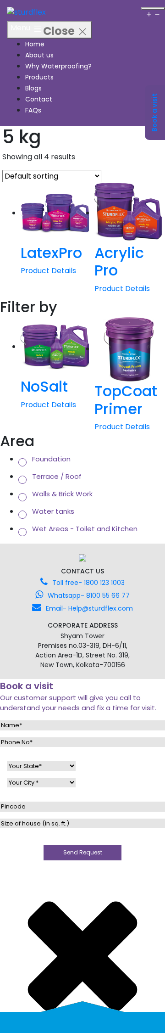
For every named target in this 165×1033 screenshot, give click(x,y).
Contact (38, 99)
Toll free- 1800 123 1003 (88, 582)
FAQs (33, 110)
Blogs (33, 88)
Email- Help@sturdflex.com (89, 608)
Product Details (48, 270)
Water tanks (53, 511)
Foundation (51, 459)
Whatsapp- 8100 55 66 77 (89, 595)
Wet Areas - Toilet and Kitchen (85, 528)
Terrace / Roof (57, 476)
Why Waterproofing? (58, 66)
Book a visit (154, 112)
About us (39, 55)
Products (39, 77)
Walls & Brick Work (62, 494)
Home (34, 44)
